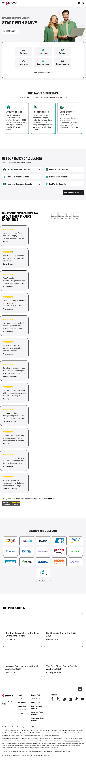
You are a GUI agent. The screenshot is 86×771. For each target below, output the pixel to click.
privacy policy (55, 751)
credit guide (13, 743)
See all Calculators (71, 193)
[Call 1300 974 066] (78, 3)
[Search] (82, 3)
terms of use (66, 751)
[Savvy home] (11, 3)
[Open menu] (3, 3)
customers (50, 499)
